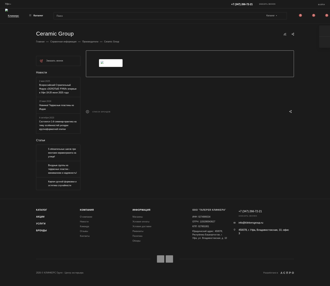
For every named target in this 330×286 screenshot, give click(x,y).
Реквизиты (138, 231)
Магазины (138, 216)
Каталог (41, 210)
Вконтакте (160, 259)
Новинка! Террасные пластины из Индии (56, 107)
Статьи (40, 140)
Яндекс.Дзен (169, 259)
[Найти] (282, 15)
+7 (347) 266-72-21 (242, 4)
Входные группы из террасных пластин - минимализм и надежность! (62, 169)
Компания (87, 210)
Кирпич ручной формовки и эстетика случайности (62, 183)
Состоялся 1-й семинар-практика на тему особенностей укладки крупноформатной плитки (57, 125)
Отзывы (84, 231)
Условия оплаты (141, 221)
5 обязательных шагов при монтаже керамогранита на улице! (62, 153)
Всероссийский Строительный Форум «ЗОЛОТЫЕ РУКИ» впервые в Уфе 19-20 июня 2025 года (57, 89)
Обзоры (136, 241)
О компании (86, 216)
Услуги (41, 223)
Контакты (85, 236)
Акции (40, 216)
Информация (141, 210)
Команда (84, 226)
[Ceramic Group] (111, 63)
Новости (41, 72)
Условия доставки (142, 226)
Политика (137, 236)
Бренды (41, 230)
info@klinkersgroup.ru (251, 222)
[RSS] (285, 34)
